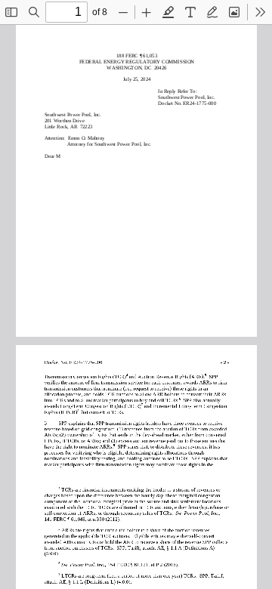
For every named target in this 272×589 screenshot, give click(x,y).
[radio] (168, 12)
